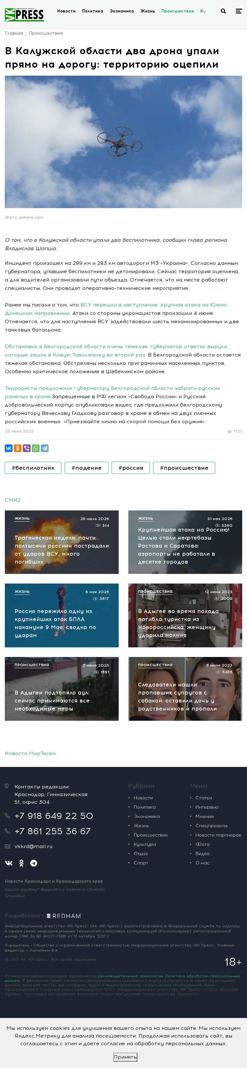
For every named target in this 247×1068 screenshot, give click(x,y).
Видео (203, 853)
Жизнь (148, 11)
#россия (130, 467)
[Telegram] (45, 448)
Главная (14, 33)
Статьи (204, 798)
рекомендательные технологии (130, 976)
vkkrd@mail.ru (33, 846)
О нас (202, 863)
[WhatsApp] (36, 448)
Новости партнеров (218, 835)
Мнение (205, 816)
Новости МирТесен (30, 753)
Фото (203, 844)
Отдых (141, 853)
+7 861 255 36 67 (52, 831)
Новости (66, 11)
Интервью (207, 807)
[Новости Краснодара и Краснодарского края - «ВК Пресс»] (24, 14)
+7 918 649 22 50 (53, 815)
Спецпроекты (211, 825)
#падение (86, 467)
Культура (145, 844)
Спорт (141, 863)
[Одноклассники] (18, 448)
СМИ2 (13, 500)
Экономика (122, 11)
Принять (125, 1057)
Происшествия (177, 11)
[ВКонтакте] (9, 448)
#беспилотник (33, 467)
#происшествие (184, 467)
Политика (92, 11)
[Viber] (27, 448)
